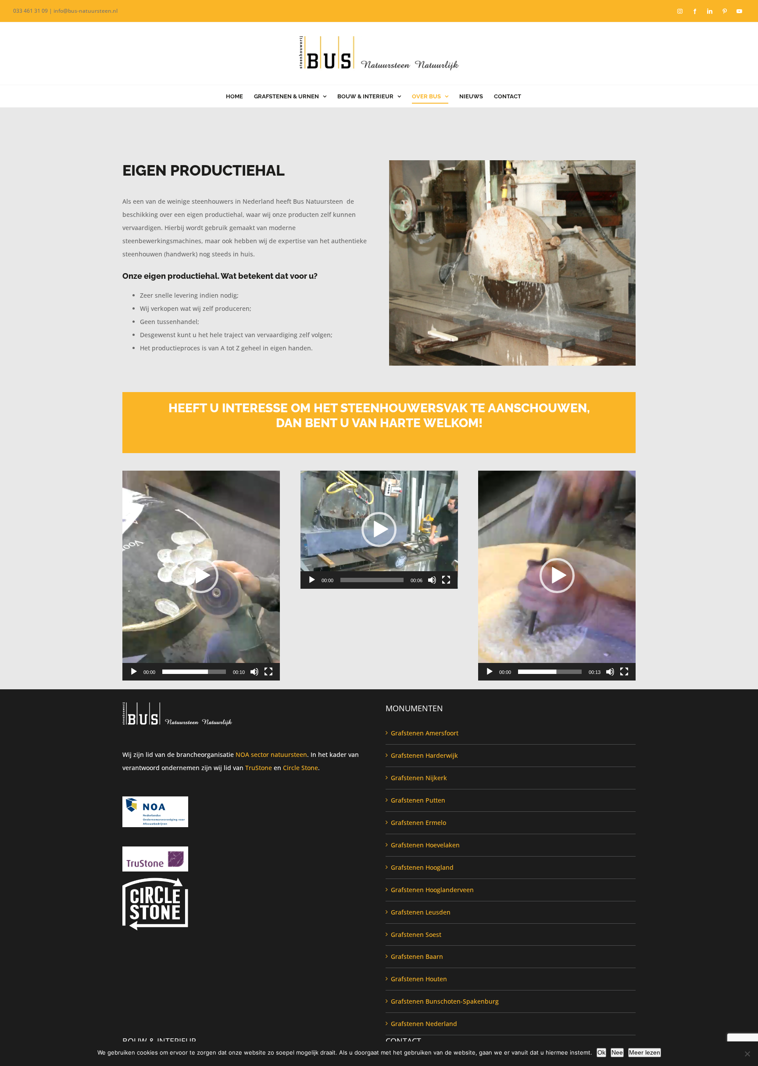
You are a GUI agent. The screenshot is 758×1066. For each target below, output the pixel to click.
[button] (200, 575)
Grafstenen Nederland (424, 1023)
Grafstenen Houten (419, 979)
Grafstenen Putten (418, 800)
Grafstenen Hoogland (422, 867)
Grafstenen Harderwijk (424, 755)
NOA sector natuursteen (271, 754)
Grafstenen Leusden (421, 912)
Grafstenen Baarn (417, 956)
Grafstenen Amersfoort (424, 733)
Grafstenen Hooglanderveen (432, 890)
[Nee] (747, 1053)
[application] (201, 576)
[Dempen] (254, 671)
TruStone (258, 767)
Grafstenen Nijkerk (419, 778)
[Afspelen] (133, 671)
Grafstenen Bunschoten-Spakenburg (445, 1001)
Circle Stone (300, 767)
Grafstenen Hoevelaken (425, 845)
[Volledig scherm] (268, 671)
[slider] (194, 672)
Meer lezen (644, 1052)
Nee (617, 1052)
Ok (601, 1052)
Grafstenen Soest (416, 934)
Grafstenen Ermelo (418, 822)
